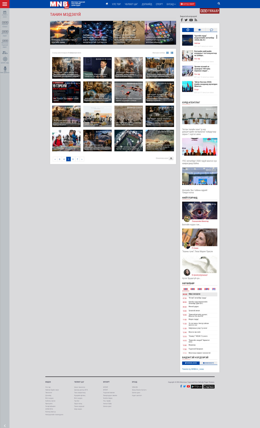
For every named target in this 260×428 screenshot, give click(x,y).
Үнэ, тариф (106, 401)
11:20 (184, 324)
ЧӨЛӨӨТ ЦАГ (131, 4)
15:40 (184, 345)
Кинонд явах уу (50, 412)
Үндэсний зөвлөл (109, 393)
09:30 (184, 307)
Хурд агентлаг (191, 102)
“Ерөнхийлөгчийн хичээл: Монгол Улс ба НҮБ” (198, 315)
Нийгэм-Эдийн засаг (52, 390)
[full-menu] (4, 4)
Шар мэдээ (78, 409)
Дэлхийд (147, 4)
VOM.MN (135, 387)
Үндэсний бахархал (196, 349)
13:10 (184, 336)
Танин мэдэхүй (79, 406)
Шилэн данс (107, 406)
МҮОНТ (105, 390)
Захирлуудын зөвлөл (110, 395)
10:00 (184, 311)
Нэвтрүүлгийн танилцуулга (54, 415)
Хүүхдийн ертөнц (79, 395)
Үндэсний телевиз (5, 26)
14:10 (184, 341)
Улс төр (116, 4)
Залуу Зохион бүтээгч (139, 390)
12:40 (184, 332)
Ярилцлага (48, 404)
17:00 (184, 349)
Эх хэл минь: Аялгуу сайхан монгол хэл (199, 324)
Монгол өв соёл (195, 332)
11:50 (184, 328)
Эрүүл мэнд (78, 404)
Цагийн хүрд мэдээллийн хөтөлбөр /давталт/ (198, 302)
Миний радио (194, 306)
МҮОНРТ (106, 382)
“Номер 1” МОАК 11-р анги (198, 336)
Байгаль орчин (50, 401)
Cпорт (196, 89)
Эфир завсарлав (194, 294)
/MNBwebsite (209, 363)
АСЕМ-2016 (49, 409)
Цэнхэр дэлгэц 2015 (81, 390)
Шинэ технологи (79, 387)
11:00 (184, 320)
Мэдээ (48, 382)
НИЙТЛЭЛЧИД (189, 197)
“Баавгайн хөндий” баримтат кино (199, 341)
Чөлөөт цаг (79, 382)
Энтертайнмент (50, 406)
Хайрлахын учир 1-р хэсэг (198, 328)
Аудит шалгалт (137, 395)
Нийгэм (197, 43)
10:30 (184, 315)
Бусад (170, 4)
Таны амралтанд (79, 393)
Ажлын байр (107, 404)
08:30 (184, 302)
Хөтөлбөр (188, 283)
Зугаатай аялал (194, 311)
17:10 (184, 353)
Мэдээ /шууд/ (194, 319)
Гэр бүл (76, 401)
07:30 (184, 298)
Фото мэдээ (49, 398)
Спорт (159, 4)
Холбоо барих (107, 398)
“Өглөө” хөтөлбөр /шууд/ (197, 298)
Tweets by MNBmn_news (193, 369)
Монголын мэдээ (4, 35)
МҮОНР (105, 387)
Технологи (48, 393)
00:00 (185, 294)
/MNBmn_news (191, 363)
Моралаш (192, 345)
